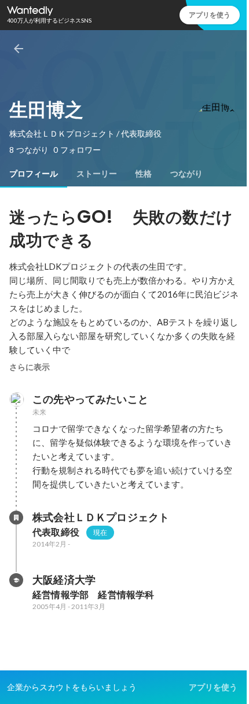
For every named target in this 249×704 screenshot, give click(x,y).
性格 (144, 173)
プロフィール (33, 173)
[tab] (33, 174)
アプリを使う (209, 15)
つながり (186, 173)
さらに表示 (29, 367)
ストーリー (96, 173)
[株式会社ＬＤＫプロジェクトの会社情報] (16, 518)
